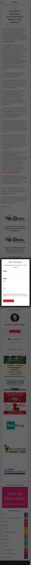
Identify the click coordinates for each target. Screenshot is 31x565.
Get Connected (8, 301)
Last (4, 288)
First (4, 281)
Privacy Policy (10, 295)
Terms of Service (20, 295)
